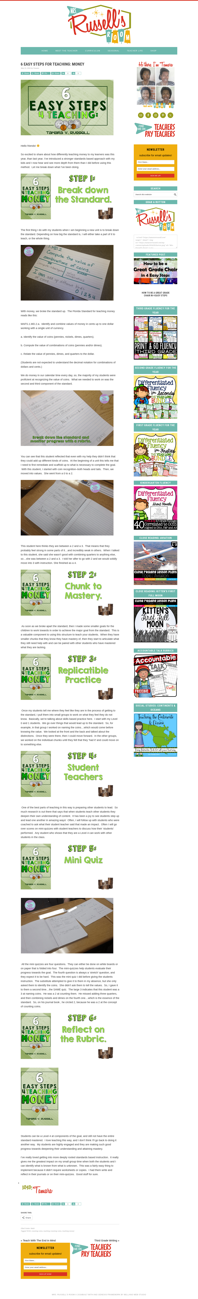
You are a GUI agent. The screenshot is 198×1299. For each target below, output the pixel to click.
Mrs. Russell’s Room (63, 1295)
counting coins (36, 1231)
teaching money (68, 1231)
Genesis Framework (109, 1295)
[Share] (63, 73)
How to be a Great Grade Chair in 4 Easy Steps (155, 294)
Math (32, 1228)
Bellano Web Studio (135, 1295)
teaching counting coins (52, 1231)
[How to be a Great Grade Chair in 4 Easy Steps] (155, 283)
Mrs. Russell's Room (99, 24)
